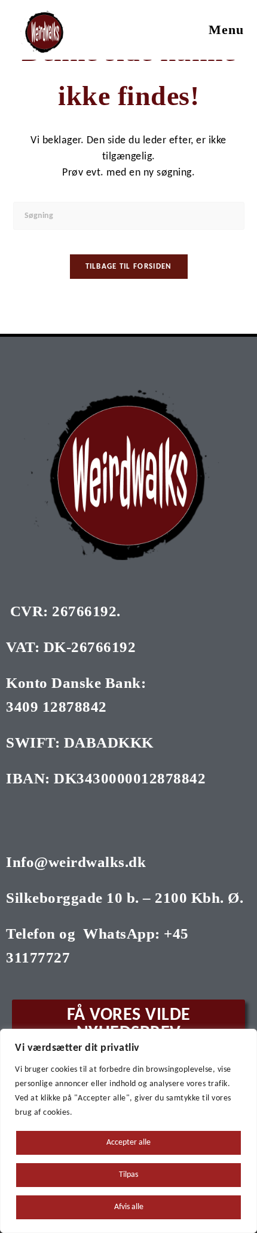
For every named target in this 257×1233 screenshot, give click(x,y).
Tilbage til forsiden (128, 266)
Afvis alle (128, 1207)
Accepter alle (128, 1142)
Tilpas (128, 1174)
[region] (128, 1131)
